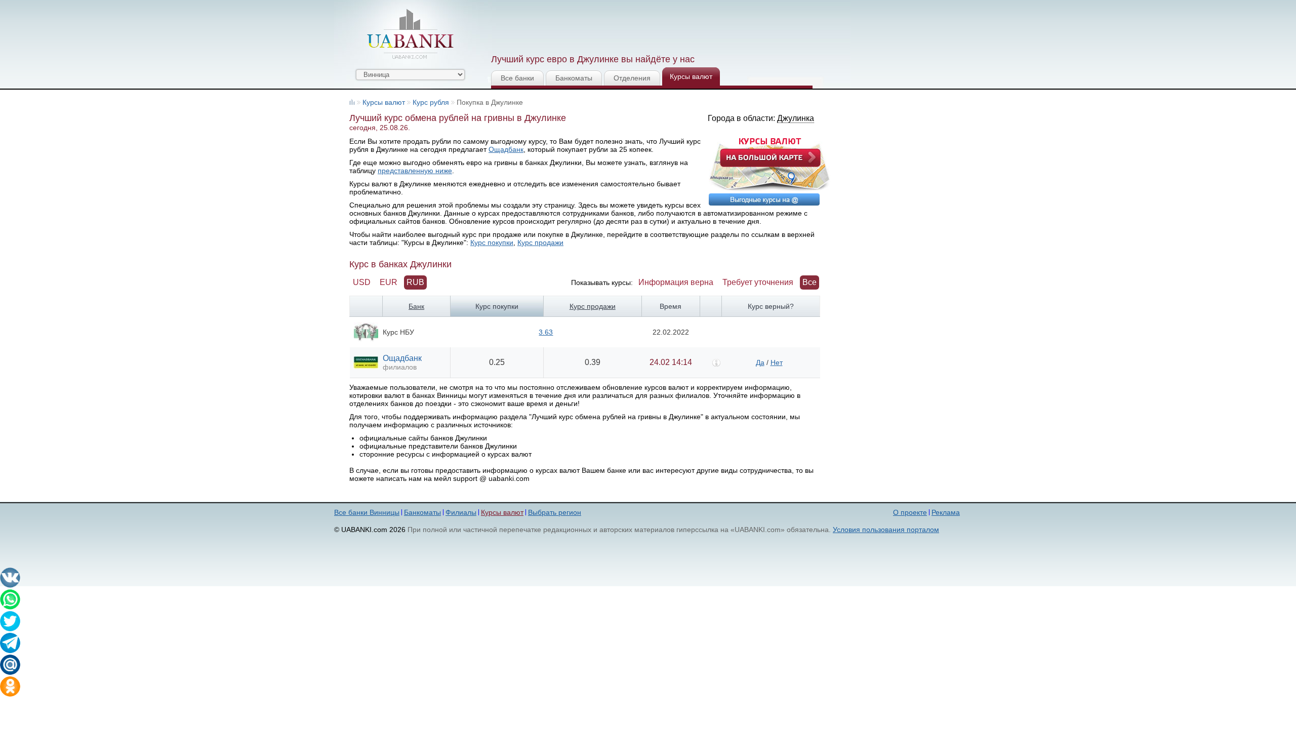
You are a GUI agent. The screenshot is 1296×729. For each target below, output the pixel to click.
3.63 (546, 332)
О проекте (910, 512)
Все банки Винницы (366, 512)
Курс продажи (540, 242)
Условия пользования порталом (886, 529)
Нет (777, 362)
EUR (388, 282)
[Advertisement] (675, 25)
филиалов (400, 367)
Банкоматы (573, 78)
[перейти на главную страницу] (410, 34)
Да (760, 362)
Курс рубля (431, 102)
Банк (416, 306)
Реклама (946, 512)
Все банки (517, 78)
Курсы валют (691, 76)
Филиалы (461, 512)
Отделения (632, 78)
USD (362, 282)
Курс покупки (491, 242)
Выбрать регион (554, 512)
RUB (415, 282)
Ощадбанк (506, 149)
